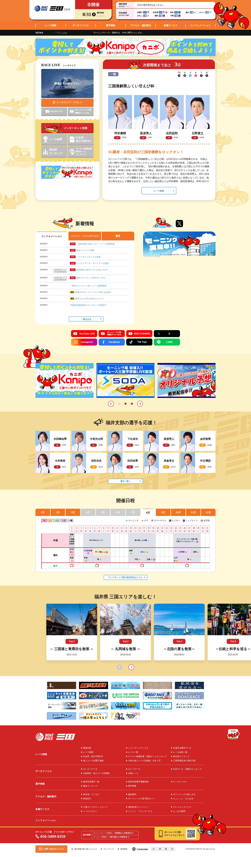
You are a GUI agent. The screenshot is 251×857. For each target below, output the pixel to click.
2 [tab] (125, 404)
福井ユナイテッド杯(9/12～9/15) (90, 278)
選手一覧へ (125, 481)
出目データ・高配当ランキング (187, 769)
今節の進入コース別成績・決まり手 (144, 761)
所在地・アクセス (91, 794)
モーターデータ (90, 769)
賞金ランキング (90, 786)
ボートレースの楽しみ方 (184, 794)
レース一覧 (133, 752)
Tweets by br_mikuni (152, 256)
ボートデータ (134, 769)
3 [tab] (132, 404)
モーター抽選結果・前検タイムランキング (147, 756)
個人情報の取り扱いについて (85, 849)
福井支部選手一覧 (91, 782)
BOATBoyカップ (95, 540)
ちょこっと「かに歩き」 (184, 799)
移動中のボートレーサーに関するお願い (93, 292)
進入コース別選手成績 (93, 761)
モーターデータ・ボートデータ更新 (92, 263)
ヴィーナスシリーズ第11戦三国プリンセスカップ (187, 540)
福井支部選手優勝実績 (138, 782)
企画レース (133, 773)
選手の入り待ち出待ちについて (89, 299)
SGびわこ (72, 550)
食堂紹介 (87, 799)
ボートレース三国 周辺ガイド (141, 799)
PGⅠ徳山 (99, 552)
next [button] (131, 667)
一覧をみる (86, 319)
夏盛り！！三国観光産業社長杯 (71, 539)
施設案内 (132, 794)
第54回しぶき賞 (141, 540)
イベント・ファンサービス (140, 811)
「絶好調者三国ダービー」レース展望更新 (95, 244)
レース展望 (159, 191)
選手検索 (132, 786)
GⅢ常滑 (181, 552)
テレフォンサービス (182, 807)
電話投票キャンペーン (138, 807)
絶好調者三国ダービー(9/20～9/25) (91, 270)
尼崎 (195, 552)
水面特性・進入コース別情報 (96, 773)
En (154, 849)
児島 (148, 559)
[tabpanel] (64, 380)
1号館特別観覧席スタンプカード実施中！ (88, 305)
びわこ (143, 552)
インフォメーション (200, 25)
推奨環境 (123, 849)
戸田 (136, 559)
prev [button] (120, 667)
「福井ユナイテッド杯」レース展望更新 (88, 286)
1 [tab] (119, 404)
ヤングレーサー (180, 782)
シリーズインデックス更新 (88, 257)
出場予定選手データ (182, 748)
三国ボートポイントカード (95, 807)
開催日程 (87, 748)
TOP (233, 734)
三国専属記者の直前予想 (184, 761)
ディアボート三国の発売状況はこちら (125, 577)
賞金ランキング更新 (85, 250)
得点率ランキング (181, 756)
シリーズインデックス (138, 748)
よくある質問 (179, 811)
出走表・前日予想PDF (93, 756)
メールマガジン (90, 811)
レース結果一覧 (180, 752)
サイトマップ (108, 849)
